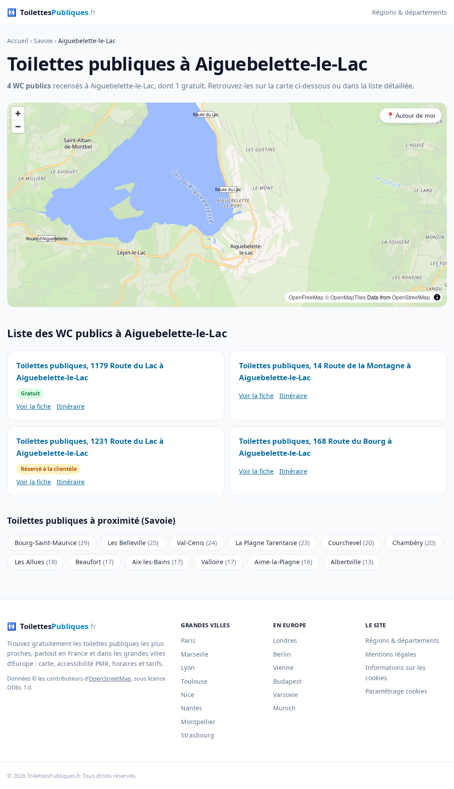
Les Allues (36, 562)
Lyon (188, 667)
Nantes (191, 708)
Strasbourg (197, 735)
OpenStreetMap (411, 297)
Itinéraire (71, 406)
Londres (285, 640)
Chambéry (413, 542)
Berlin (282, 654)
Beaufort (94, 562)
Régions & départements (409, 12)
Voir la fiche (33, 406)
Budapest (287, 681)
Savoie (43, 40)
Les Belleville (133, 542)
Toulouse (194, 681)
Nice (187, 694)
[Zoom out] (18, 126)
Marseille (194, 654)
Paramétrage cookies (396, 691)
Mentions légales (390, 654)
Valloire (218, 562)
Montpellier (198, 721)
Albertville (352, 562)
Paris (188, 640)
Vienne (283, 667)
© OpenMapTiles (345, 297)
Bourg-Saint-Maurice (52, 542)
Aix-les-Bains (157, 562)
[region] (227, 205)
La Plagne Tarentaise (272, 542)
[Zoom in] (18, 113)
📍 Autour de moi (411, 115)
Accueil (17, 40)
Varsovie (285, 694)
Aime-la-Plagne (283, 562)
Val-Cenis (197, 542)
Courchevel (351, 542)
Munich (284, 708)
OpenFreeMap (306, 297)
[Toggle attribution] (437, 297)
